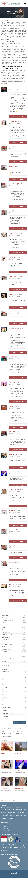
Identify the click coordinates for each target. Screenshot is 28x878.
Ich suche (4, 669)
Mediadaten (5, 876)
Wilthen (14, 654)
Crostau (14, 630)
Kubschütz (14, 661)
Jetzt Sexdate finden (20, 722)
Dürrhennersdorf (14, 632)
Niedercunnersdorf (14, 649)
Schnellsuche (7, 825)
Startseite (3, 799)
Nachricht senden (17, 116)
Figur (3, 705)
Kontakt (11, 876)
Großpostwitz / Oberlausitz (14, 642)
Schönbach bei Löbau (14, 620)
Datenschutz (16, 876)
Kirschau (14, 647)
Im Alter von (5, 675)
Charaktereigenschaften (9, 828)
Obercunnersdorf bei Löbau (14, 659)
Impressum (22, 876)
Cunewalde (14, 622)
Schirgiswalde (14, 639)
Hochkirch (14, 651)
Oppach (14, 617)
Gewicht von (5, 695)
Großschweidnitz (14, 637)
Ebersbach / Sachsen (14, 634)
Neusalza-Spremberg (14, 615)
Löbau (14, 656)
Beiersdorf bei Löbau (14, 90)
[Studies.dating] (10, 3)
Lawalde (14, 627)
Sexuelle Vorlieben (8, 830)
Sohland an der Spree (14, 644)
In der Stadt (5, 716)
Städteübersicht (7, 827)
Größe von (4, 685)
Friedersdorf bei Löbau (14, 625)
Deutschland (9, 799)
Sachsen (15, 799)
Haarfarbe (4, 710)
